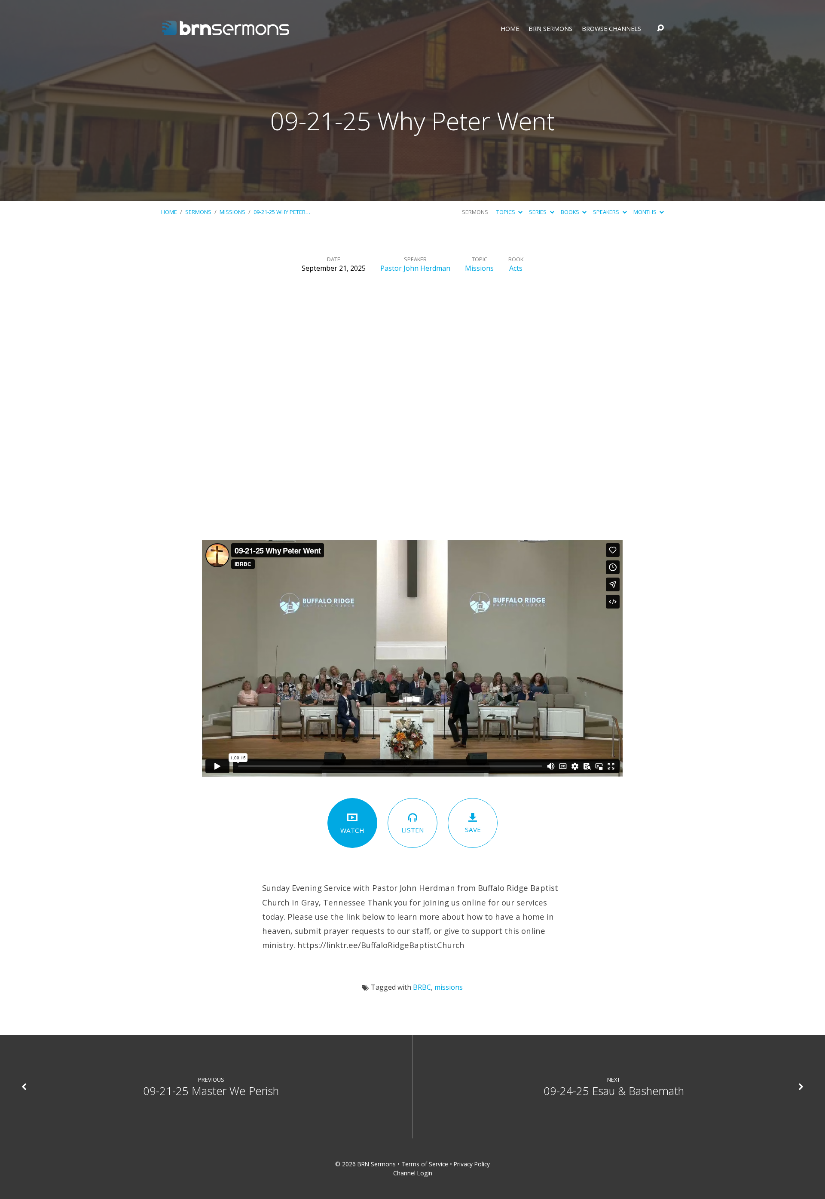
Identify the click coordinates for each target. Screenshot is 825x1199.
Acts (515, 268)
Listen (412, 830)
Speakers (606, 212)
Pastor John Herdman (415, 268)
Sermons (198, 212)
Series (538, 212)
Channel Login (412, 1173)
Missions (232, 212)
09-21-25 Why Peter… (282, 212)
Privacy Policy (472, 1164)
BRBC (422, 987)
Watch (352, 830)
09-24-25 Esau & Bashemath (614, 1090)
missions (448, 987)
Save (473, 829)
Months (645, 212)
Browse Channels (611, 29)
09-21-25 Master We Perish (211, 1090)
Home (510, 29)
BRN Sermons (550, 29)
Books (571, 212)
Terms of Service (424, 1164)
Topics (506, 212)
